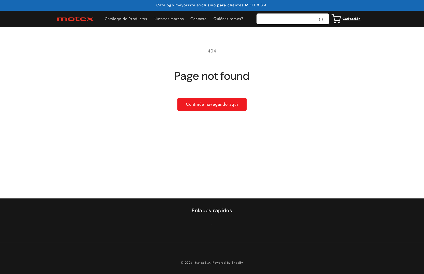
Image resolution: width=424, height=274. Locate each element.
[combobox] (293, 18)
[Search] (321, 20)
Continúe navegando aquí (212, 104)
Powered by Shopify (227, 262)
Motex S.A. (203, 262)
